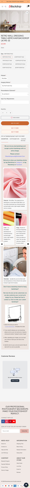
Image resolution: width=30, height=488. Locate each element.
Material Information (21, 449)
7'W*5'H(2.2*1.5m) (7, 60)
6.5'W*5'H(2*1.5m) (19, 57)
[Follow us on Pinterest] (10, 421)
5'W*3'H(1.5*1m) (6, 57)
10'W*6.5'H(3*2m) (7, 64)
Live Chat (19, 466)
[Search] (5, 6)
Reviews (18, 472)
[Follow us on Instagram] (6, 421)
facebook (19, 164)
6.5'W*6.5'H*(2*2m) (21, 60)
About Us (3, 443)
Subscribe (24, 431)
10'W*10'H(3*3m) (6, 67)
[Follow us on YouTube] (14, 421)
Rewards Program (5, 461)
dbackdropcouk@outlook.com (15, 156)
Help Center (19, 463)
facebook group (10, 136)
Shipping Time (20, 443)
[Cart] (27, 6)
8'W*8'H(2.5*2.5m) (20, 64)
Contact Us (4, 446)
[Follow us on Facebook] (3, 421)
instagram (19, 162)
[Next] (27, 30)
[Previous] (2, 30)
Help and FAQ (4, 449)
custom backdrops (10, 326)
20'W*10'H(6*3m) (19, 67)
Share (2, 47)
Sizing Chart (19, 452)
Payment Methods (5, 464)
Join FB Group (4, 452)
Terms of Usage (4, 470)
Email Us (19, 469)
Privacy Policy (4, 467)
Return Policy (20, 446)
